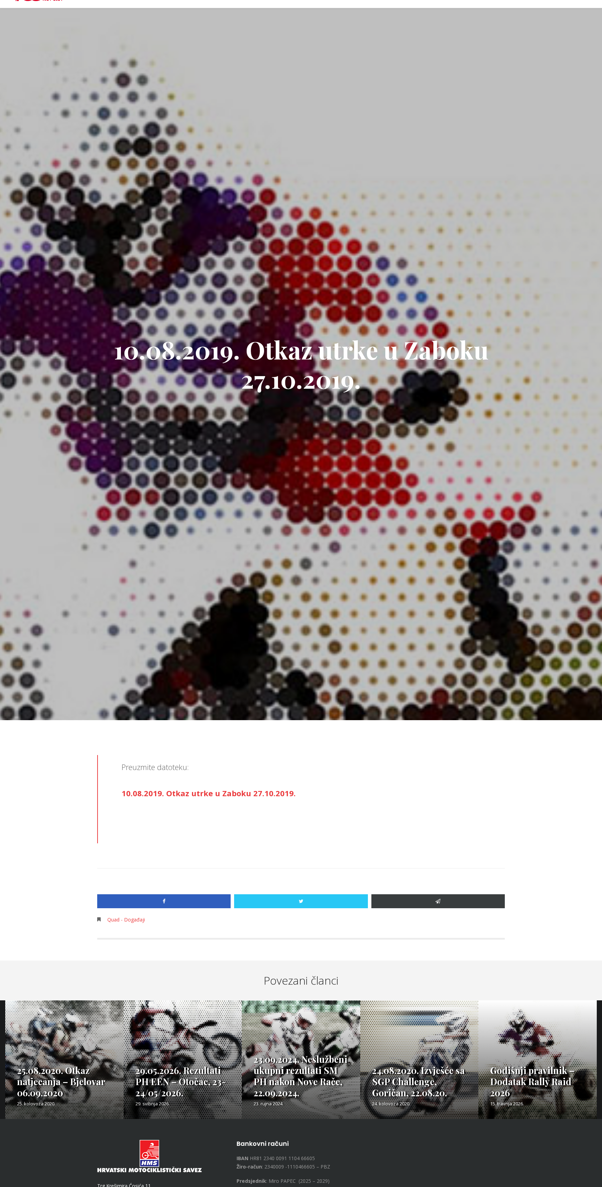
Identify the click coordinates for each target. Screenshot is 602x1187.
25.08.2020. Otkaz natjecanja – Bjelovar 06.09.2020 (61, 1081)
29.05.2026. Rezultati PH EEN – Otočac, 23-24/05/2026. (181, 1081)
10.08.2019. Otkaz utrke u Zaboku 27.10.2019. (209, 793)
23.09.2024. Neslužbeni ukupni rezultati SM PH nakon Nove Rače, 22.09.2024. (300, 1076)
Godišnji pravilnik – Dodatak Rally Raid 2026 (532, 1081)
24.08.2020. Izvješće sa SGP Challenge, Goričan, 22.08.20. (418, 1081)
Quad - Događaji (126, 919)
